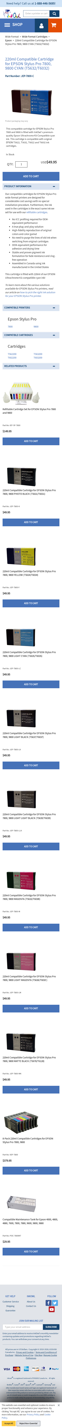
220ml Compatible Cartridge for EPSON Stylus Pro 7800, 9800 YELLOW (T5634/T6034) (29, 573)
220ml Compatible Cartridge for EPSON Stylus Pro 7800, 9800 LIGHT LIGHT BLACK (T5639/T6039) (29, 816)
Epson (8, 40)
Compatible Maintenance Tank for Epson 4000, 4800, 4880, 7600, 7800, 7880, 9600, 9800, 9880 (30, 1221)
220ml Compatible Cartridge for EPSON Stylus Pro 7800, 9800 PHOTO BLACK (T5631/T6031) (29, 492)
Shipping (10, 1306)
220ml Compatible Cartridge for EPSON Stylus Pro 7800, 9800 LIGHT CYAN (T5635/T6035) (29, 654)
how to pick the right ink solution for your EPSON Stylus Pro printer (30, 294)
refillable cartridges (36, 212)
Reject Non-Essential (28, 1423)
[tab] (31, 186)
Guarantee (10, 1310)
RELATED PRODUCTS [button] (15, 366)
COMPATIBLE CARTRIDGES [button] (18, 335)
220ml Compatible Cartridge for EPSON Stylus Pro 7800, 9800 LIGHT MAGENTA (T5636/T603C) (29, 978)
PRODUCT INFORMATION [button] (17, 186)
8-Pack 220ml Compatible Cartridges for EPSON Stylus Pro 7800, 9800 (28, 1140)
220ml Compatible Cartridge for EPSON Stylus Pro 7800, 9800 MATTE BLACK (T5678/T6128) (29, 1059)
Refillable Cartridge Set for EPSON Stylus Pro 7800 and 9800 (29, 411)
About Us (31, 1301)
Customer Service (11, 1301)
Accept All (8, 1423)
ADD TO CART (31, 176)
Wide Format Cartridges (34, 37)
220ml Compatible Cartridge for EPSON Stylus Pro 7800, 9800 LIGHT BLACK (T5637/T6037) (29, 735)
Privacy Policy (33, 1414)
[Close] (58, 1406)
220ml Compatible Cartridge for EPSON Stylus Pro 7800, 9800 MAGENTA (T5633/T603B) (29, 897)
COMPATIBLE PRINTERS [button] (17, 307)
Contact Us (31, 1306)
